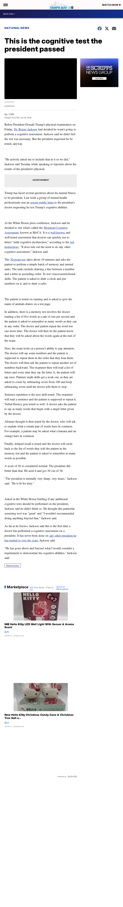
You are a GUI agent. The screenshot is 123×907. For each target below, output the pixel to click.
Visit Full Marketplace (62, 588)
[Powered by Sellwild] (72, 776)
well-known (57, 232)
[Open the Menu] (5, 5)
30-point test (18, 259)
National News (16, 28)
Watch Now (110, 4)
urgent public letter (42, 202)
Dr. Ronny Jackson (25, 129)
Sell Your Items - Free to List (41, 588)
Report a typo (12, 565)
